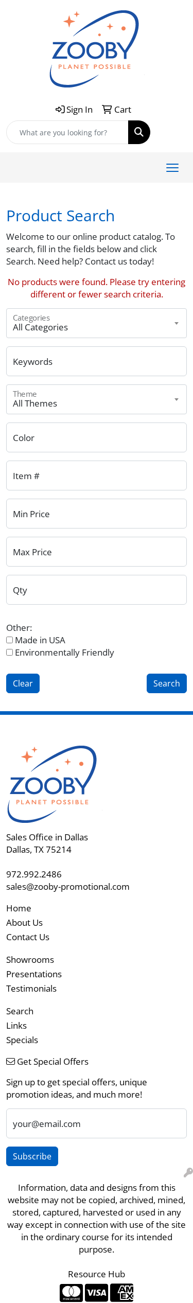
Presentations (34, 973)
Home (18, 908)
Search (19, 1011)
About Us (24, 922)
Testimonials (31, 988)
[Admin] (188, 1172)
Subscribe (32, 1156)
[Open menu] (172, 167)
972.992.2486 (34, 874)
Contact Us (27, 936)
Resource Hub (96, 1273)
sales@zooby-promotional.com (68, 886)
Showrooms (30, 959)
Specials (22, 1039)
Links (16, 1025)
